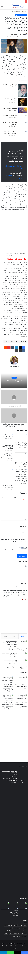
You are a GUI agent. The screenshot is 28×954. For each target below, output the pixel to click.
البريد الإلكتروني (23, 526)
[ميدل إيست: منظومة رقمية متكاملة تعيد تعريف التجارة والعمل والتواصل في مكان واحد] (7, 679)
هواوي (18, 936)
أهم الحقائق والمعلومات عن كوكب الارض (17, 667)
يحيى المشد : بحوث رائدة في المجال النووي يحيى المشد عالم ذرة (21, 443)
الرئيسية (24, 11)
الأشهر (22, 636)
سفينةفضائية (23, 930)
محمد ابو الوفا (22, 34)
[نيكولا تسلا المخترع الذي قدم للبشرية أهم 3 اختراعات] (22, 662)
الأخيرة (14, 636)
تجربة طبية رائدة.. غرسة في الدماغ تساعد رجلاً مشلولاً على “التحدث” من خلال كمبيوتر (7, 456)
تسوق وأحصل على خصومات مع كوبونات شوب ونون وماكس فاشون (9, 773)
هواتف (6, 933)
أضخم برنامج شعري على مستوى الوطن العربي (9, 124)
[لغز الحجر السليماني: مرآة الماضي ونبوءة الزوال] (21, 679)
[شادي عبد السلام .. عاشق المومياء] (21, 457)
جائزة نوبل (10, 928)
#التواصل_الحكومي (17, 163)
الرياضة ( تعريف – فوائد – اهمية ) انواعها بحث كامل (9, 654)
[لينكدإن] (16, 347)
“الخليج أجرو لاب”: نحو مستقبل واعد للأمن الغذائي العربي (10, 780)
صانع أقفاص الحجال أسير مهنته (10, 109)
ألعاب (25, 925)
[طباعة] (16, 350)
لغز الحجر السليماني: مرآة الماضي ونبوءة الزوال (21, 686)
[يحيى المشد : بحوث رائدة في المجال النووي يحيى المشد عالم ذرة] (21, 437)
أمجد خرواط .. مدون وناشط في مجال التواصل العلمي (21, 479)
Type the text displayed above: (11, 549)
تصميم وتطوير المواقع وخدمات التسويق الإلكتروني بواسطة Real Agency (14, 945)
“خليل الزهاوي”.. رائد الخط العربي (9, 116)
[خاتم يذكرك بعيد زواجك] (14, 912)
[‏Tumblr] (12, 347)
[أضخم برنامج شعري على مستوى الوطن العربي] (22, 126)
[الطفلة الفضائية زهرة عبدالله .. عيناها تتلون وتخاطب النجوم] (22, 135)
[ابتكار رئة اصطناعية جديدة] (23, 904)
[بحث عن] (26, 7)
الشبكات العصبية (17, 928)
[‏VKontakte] (23, 350)
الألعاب (20, 925)
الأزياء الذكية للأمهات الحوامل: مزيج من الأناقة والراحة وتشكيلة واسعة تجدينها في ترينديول (7, 705)
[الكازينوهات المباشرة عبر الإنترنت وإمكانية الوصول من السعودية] (21, 697)
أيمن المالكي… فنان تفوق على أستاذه (10, 100)
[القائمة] (2, 7)
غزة (18, 930)
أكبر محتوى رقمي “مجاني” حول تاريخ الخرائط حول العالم (7, 446)
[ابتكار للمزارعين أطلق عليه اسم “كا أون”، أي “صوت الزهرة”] (5, 912)
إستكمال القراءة (23, 599)
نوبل (10, 933)
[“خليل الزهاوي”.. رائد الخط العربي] (22, 117)
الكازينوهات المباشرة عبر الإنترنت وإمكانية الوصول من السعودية (21, 704)
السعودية (24, 928)
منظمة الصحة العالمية (10, 341)
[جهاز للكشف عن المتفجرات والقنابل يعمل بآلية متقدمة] (14, 904)
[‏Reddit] (5, 347)
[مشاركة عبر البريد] (20, 350)
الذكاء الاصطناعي (8, 925)
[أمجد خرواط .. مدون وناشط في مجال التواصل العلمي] (21, 473)
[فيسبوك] (23, 347)
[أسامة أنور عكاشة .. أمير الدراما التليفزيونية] (7, 476)
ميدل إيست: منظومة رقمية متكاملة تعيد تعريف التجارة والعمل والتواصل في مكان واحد (7, 687)
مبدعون (19, 11)
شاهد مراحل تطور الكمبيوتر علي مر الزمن (17, 649)
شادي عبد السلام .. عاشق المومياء (21, 463)
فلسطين (13, 930)
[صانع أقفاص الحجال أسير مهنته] (22, 110)
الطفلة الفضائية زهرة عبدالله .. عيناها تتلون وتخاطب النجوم (10, 133)
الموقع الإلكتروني (23, 532)
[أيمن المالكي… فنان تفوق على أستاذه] (22, 102)
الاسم (25, 519)
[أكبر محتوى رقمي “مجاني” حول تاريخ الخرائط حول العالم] (7, 439)
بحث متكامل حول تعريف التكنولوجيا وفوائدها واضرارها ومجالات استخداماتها (10, 643)
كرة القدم (8, 930)
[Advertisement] (14, 617)
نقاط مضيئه (14, 11)
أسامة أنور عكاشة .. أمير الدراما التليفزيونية (7, 486)
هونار (14, 936)
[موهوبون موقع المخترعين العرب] (18, 6)
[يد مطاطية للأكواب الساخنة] (5, 904)
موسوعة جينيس (16, 933)
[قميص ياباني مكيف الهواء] (23, 911)
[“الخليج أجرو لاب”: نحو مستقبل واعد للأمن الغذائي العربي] (22, 836)
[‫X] (20, 347)
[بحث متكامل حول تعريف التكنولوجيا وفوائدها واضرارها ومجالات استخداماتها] (22, 643)
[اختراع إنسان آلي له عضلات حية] (22, 90)
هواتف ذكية (24, 936)
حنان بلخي (22, 341)
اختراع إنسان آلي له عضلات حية (10, 85)
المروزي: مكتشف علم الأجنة (14, 381)
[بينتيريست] (8, 347)
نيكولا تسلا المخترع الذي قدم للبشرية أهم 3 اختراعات (10, 661)
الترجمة (15, 925)
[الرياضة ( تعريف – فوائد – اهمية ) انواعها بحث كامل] (22, 655)
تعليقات (5, 636)
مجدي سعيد (23, 933)
